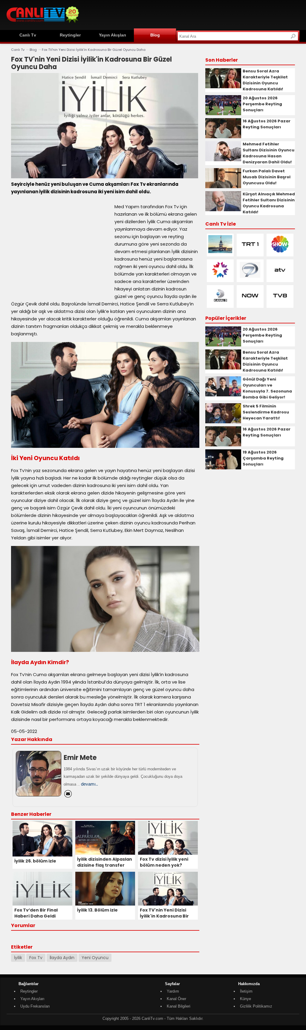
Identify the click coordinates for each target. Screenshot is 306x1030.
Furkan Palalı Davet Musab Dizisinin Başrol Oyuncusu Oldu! (266, 177)
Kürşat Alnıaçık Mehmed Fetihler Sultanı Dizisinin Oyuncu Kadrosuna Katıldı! (269, 203)
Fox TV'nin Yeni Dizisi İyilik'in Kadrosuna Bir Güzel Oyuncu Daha (94, 49)
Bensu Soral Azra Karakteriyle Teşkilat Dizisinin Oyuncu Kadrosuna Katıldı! (265, 80)
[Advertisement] (190, 14)
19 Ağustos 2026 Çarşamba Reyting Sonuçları (263, 458)
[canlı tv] (43, 24)
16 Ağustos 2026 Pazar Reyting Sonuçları (266, 124)
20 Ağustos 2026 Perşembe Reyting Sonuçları (262, 104)
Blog (155, 35)
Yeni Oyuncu (95, 958)
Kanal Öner (176, 998)
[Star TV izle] (220, 277)
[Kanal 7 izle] (250, 277)
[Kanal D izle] (220, 303)
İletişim (246, 991)
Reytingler (70, 35)
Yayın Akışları (112, 35)
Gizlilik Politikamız (256, 1006)
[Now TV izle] (250, 303)
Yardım (173, 991)
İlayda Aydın (62, 958)
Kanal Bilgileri (178, 1006)
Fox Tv (35, 958)
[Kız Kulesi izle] (220, 252)
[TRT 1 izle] (250, 252)
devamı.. (89, 783)
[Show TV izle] (280, 252)
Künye (245, 998)
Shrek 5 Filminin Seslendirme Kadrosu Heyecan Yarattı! (266, 412)
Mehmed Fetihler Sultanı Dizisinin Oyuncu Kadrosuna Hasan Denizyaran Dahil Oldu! (268, 153)
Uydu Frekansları (35, 1006)
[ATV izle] (280, 277)
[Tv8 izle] (280, 303)
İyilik (18, 958)
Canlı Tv (27, 35)
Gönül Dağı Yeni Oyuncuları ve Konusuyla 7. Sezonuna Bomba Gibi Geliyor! (267, 388)
